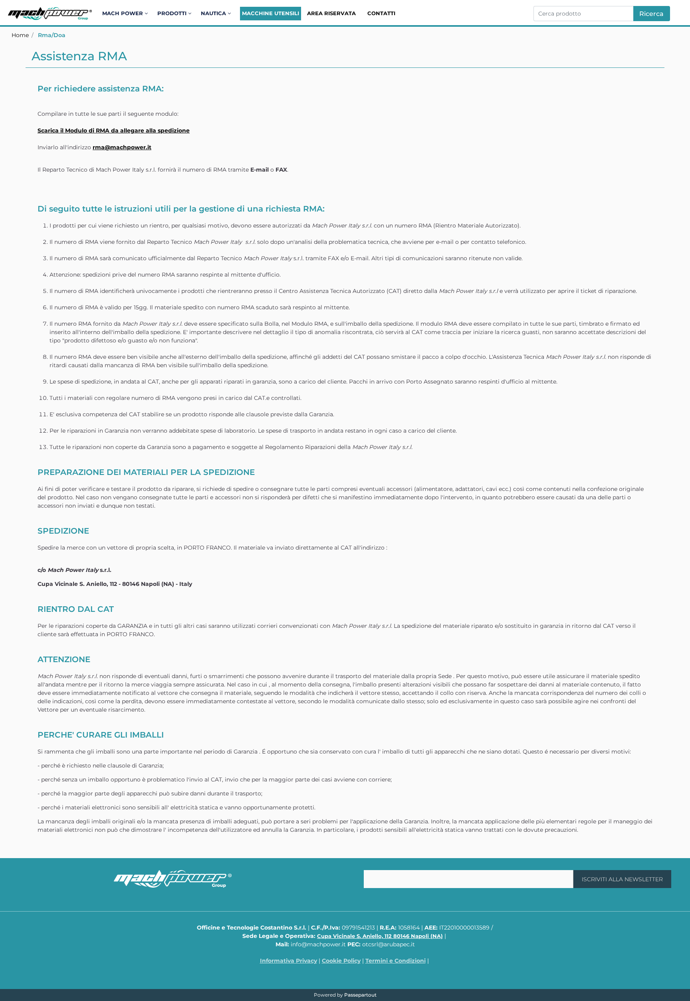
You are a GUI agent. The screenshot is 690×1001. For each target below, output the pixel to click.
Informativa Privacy (288, 960)
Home (20, 35)
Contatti (381, 13)
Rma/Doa (51, 35)
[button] (651, 13)
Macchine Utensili (270, 13)
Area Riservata (331, 13)
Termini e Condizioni (395, 960)
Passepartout (360, 995)
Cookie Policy (341, 960)
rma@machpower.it (122, 147)
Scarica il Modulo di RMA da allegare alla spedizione (114, 130)
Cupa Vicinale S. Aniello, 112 (380, 936)
